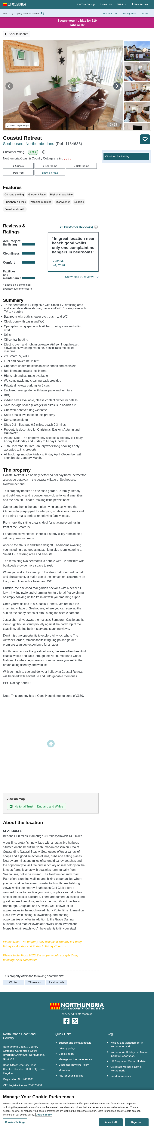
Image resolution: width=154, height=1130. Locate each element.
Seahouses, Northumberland (42, 143)
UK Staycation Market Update (128, 1061)
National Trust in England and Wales (38, 806)
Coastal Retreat (22, 138)
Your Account (141, 4)
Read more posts (120, 1075)
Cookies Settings (15, 1122)
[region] (77, 1110)
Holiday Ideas (129, 13)
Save (145, 139)
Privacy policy (67, 1048)
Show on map (50, 172)
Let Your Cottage (86, 4)
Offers (145, 13)
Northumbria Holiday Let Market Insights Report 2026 (129, 1054)
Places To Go (110, 13)
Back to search (18, 34)
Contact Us (106, 4)
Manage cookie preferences (75, 1059)
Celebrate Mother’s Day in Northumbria (126, 1068)
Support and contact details (75, 1042)
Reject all (136, 1122)
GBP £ (120, 4)
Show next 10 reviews (79, 276)
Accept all (111, 1122)
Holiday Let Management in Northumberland (126, 1044)
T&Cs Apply (77, 24)
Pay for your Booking (71, 1075)
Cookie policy (66, 1053)
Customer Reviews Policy (74, 1064)
